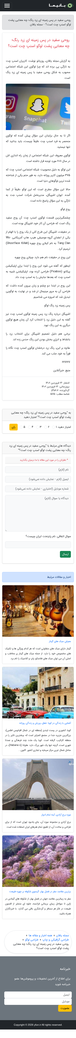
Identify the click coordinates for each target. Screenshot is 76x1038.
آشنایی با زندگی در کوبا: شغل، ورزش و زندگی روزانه (45, 723)
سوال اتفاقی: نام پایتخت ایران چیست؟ (48, 536)
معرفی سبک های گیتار (60, 641)
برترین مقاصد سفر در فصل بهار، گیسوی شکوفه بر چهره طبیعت (40, 891)
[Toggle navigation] (7, 5)
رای (13, 427)
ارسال (65, 554)
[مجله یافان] (61, 5)
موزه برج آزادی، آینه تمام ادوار (56, 815)
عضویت (64, 1008)
